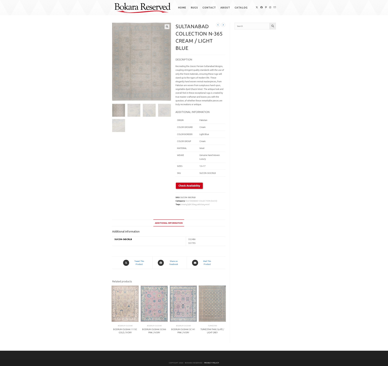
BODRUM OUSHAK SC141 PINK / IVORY (183, 331)
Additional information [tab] (169, 223)
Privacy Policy (211, 363)
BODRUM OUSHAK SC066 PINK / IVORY (154, 331)
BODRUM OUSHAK (125, 326)
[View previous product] (218, 25)
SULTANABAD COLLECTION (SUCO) (201, 201)
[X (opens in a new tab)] (256, 7)
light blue (191, 204)
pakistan (200, 204)
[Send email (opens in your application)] (274, 7)
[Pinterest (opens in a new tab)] (266, 7)
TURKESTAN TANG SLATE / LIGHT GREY (212, 331)
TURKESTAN (212, 326)
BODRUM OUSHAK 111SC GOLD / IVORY (125, 331)
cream (184, 204)
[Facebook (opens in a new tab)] (261, 7)
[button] (167, 26)
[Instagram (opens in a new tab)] (270, 7)
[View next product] (223, 25)
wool (207, 204)
